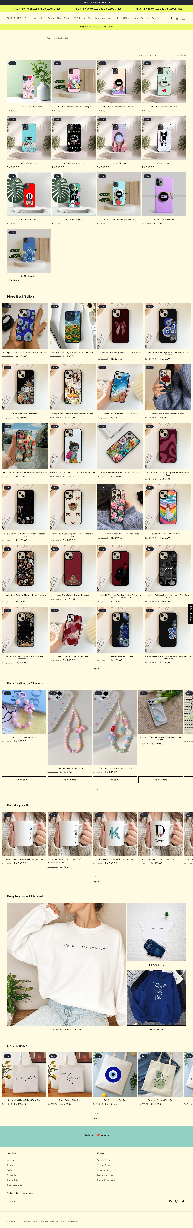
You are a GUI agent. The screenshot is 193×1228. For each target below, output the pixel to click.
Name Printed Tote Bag (69, 1100)
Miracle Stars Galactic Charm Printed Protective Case (25, 596)
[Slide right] (103, 790)
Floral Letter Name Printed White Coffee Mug (160, 859)
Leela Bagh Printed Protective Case (73, 595)
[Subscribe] (55, 1201)
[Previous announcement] (8, 27)
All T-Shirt (155, 965)
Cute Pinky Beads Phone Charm (70, 768)
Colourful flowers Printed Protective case (120, 473)
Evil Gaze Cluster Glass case (120, 656)
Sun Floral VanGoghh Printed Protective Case (72, 352)
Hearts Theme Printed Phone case (73, 656)
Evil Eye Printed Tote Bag (115, 1100)
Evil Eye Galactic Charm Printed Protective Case (25, 352)
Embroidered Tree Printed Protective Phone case (25, 473)
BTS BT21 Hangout (29, 163)
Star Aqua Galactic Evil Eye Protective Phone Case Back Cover (168, 657)
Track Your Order (15, 1185)
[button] (79, 18)
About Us (11, 1175)
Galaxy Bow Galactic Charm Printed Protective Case (25, 535)
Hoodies (155, 1029)
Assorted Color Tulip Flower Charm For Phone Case (160, 738)
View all (96, 669)
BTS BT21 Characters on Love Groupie (74, 107)
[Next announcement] (185, 27)
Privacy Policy (103, 1160)
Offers (10, 1165)
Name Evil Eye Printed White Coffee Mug (24, 859)
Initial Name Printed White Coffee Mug (115, 859)
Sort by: (143, 55)
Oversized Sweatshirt (65, 1029)
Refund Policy (103, 1165)
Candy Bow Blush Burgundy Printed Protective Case (120, 353)
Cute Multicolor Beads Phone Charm (115, 768)
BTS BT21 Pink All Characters (29, 107)
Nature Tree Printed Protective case (167, 414)
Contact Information (107, 1180)
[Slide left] (90, 790)
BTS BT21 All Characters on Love (119, 219)
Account (11, 1160)
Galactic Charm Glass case (25, 414)
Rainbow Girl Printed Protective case (168, 534)
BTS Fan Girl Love (119, 163)
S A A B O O (19, 1221)
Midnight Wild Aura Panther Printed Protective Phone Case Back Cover (120, 596)
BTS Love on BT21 (74, 219)
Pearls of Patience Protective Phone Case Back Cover (167, 596)
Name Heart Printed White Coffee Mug (69, 859)
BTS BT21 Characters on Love (164, 107)
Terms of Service (105, 1175)
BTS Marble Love (164, 163)
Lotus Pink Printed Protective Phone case (120, 534)
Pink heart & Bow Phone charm (24, 737)
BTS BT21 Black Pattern (74, 163)
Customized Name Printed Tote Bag (24, 1100)
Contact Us (12, 1180)
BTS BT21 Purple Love (164, 219)
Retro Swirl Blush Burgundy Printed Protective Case (168, 474)
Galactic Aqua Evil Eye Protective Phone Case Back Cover (167, 353)
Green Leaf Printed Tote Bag (161, 1100)
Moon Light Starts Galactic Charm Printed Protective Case (25, 657)
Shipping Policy (104, 1170)
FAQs (9, 1170)
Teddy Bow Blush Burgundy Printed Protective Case (73, 535)
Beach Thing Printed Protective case (120, 414)
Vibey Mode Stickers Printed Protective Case (72, 414)
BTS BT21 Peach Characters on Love (119, 107)
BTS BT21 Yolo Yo (29, 276)
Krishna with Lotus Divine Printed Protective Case (72, 473)
